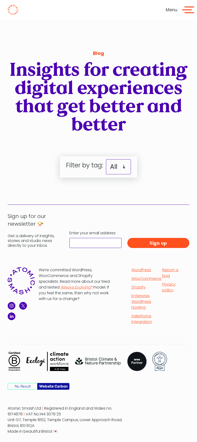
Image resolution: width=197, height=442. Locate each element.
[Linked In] (11, 316)
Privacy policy (169, 287)
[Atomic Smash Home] (13, 10)
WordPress (141, 270)
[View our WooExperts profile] (137, 361)
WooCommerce (146, 278)
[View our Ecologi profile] (47, 361)
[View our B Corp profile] (14, 361)
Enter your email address (92, 233)
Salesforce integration (141, 318)
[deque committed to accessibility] (159, 361)
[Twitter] (23, 306)
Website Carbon (53, 386)
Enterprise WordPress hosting (141, 301)
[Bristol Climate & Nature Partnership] (98, 361)
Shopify (138, 287)
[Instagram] (11, 306)
